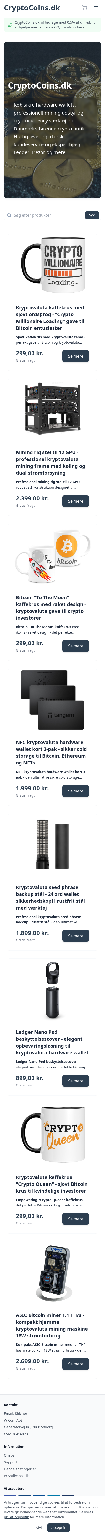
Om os (9, 1455)
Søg (92, 215)
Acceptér (58, 1527)
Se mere (75, 356)
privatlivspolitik (16, 1517)
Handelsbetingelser (20, 1469)
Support (10, 1462)
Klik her (21, 1413)
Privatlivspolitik (16, 1475)
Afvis (39, 1527)
